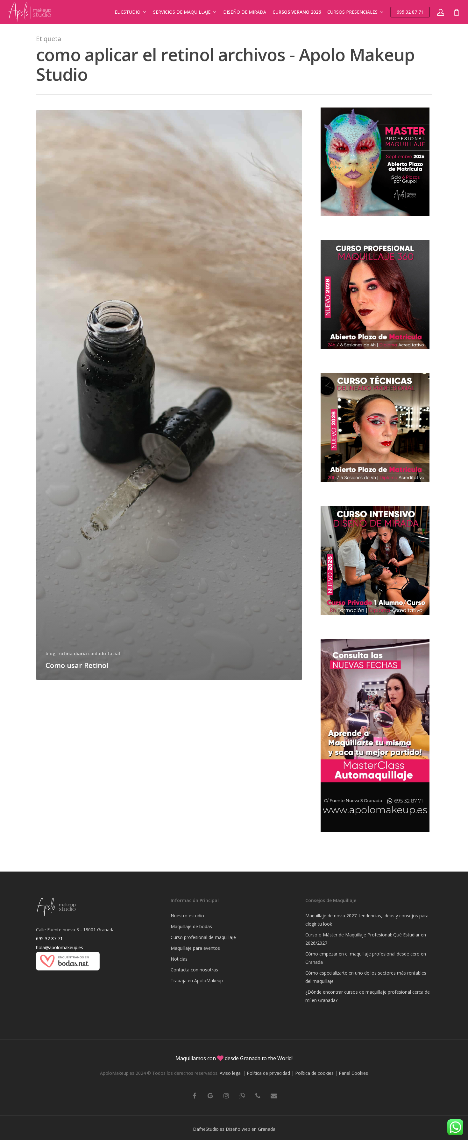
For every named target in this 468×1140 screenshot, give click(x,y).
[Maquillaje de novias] (68, 973)
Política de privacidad (268, 1073)
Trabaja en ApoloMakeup (197, 980)
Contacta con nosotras (194, 970)
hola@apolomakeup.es (59, 947)
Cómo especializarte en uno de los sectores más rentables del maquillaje (365, 977)
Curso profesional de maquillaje (203, 937)
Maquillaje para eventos (195, 948)
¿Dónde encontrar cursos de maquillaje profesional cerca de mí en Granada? (367, 996)
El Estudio (127, 12)
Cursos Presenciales (352, 12)
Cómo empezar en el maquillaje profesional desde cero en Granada (365, 958)
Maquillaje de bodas (191, 926)
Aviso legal (231, 1073)
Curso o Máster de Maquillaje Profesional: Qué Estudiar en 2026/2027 (365, 939)
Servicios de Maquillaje (181, 12)
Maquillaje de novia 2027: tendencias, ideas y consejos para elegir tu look (367, 920)
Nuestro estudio (187, 916)
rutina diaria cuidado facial (89, 653)
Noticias (179, 959)
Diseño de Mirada (244, 12)
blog (50, 653)
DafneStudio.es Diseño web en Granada (234, 1129)
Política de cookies (314, 1073)
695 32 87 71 (410, 12)
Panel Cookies (353, 1073)
